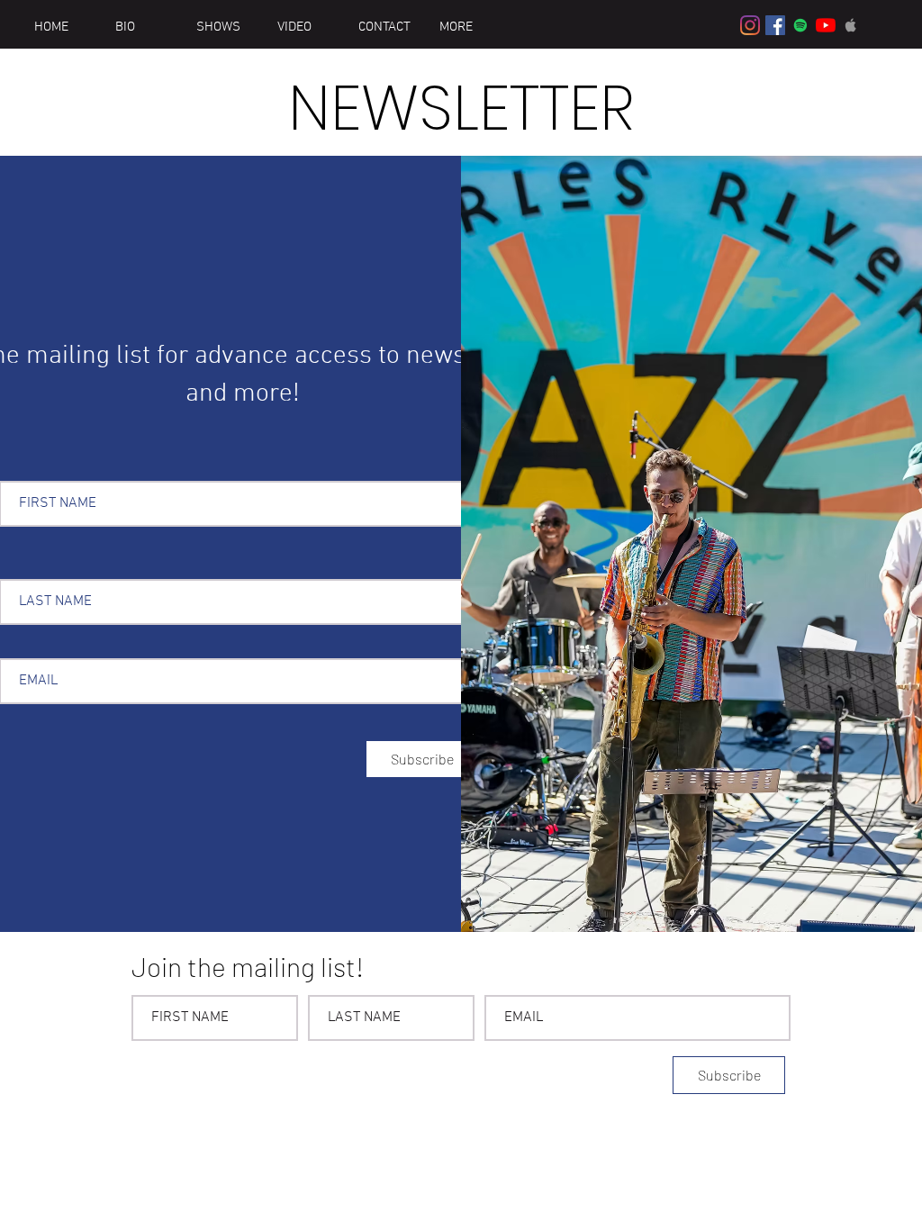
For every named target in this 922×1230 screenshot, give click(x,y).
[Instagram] (750, 25)
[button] (465, 27)
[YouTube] (826, 25)
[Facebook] (775, 25)
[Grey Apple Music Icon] (851, 25)
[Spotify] (800, 25)
